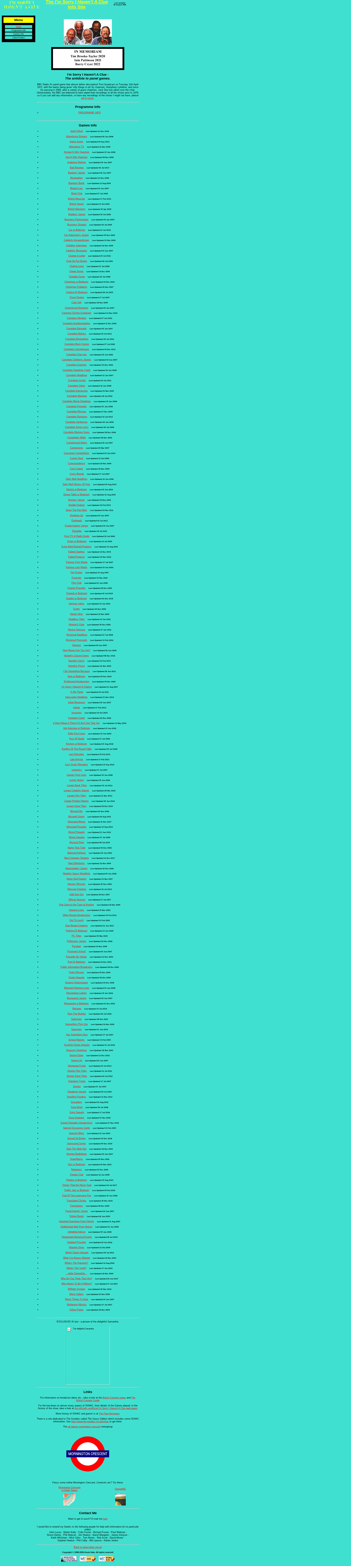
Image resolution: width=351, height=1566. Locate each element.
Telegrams (76, 1169)
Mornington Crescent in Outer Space (69, 1489)
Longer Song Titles (76, 806)
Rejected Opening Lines (76, 988)
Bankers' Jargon (76, 172)
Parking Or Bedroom (76, 930)
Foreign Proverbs (76, 588)
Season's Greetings (76, 1050)
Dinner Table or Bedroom (76, 494)
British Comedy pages (114, 1397)
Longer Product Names (76, 801)
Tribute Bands (76, 1216)
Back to (88, 1547)
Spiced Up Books (76, 1138)
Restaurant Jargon (76, 998)
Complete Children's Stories (76, 359)
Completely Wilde (76, 437)
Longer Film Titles (76, 795)
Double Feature (77, 505)
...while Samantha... (76, 1273)
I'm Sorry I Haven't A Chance (76, 686)
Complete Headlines (76, 375)
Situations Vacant (76, 1091)
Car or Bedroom (77, 230)
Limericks (77, 769)
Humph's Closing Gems (76, 655)
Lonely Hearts (76, 780)
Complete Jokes (76, 385)
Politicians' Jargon (76, 941)
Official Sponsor (76, 899)
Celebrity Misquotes (76, 250)
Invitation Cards (76, 718)
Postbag (76, 946)
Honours (76, 645)
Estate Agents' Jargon (76, 525)
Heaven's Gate (76, 624)
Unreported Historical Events (77, 1237)
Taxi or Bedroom (76, 1164)
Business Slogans (76, 224)
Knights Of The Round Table (77, 749)
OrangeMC (120, 1489)
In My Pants (76, 692)
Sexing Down (76, 1055)
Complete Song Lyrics (76, 427)
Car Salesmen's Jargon (76, 235)
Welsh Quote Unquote (76, 1252)
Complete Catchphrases (76, 349)
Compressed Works (76, 442)
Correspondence (76, 463)
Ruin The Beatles (77, 1013)
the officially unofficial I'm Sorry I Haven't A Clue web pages (106, 1408)
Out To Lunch (76, 920)
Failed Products (76, 556)
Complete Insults (77, 380)
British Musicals (76, 198)
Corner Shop (76, 458)
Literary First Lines (76, 775)
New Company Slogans (76, 858)
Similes (77, 1086)
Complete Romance (76, 416)
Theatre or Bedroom (76, 1180)
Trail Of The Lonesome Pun (76, 1195)
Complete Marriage (77, 396)
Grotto (76, 609)
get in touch (87, 98)
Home (18, 26)
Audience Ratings (76, 162)
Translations (76, 1205)
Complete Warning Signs (76, 432)
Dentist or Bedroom (76, 489)
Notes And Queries (76, 878)
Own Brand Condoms (76, 925)
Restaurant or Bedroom (76, 1003)
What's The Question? (76, 1263)
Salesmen (76, 1019)
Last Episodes (76, 754)
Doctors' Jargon (76, 499)
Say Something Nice (77, 1034)
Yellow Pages (76, 1309)
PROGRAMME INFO (89, 112)
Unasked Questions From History (76, 1221)
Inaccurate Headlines (76, 697)
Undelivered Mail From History (77, 1226)
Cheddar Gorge (77, 276)
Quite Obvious (76, 972)
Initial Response (76, 702)
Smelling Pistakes (76, 1096)
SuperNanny (76, 1159)
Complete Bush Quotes (77, 344)
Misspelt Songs (76, 816)
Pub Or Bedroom (76, 961)
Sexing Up (76, 1060)
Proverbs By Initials (76, 956)
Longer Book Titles (77, 785)
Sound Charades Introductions (77, 1122)
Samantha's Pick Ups (76, 1024)
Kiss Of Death (76, 738)
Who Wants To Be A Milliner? (76, 1283)
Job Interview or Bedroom (76, 728)
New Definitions (76, 863)
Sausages (76, 1029)
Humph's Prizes (76, 666)
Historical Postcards (76, 640)
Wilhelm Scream (76, 1289)
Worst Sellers (76, 1294)
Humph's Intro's (76, 660)
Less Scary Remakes (76, 764)
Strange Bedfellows (76, 1154)
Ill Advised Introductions (76, 681)
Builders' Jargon (76, 214)
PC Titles (77, 935)
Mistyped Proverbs (76, 826)
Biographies (76, 177)
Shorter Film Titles (77, 1071)
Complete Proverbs (76, 406)
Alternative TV (76, 146)
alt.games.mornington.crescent (84, 1426)
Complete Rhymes (76, 411)
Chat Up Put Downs (76, 261)
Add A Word (76, 131)
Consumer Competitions (76, 453)
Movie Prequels (76, 832)
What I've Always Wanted (76, 1257)
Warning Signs (76, 1247)
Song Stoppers (76, 1117)
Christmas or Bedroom (76, 281)
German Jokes (76, 603)
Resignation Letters (76, 993)
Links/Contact (18, 37)
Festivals (76, 577)
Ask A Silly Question (76, 157)
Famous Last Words (76, 567)
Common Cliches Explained (76, 313)
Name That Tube (76, 847)
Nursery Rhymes (76, 884)
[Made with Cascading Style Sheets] (69, 1561)
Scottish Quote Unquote (77, 1045)
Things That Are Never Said (76, 1185)
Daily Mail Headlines (76, 479)
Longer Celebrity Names (76, 790)
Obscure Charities (76, 889)
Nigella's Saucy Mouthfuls (76, 873)
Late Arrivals (76, 759)
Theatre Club (76, 1174)
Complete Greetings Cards (76, 370)
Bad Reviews (77, 167)
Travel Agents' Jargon (76, 1211)
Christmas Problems (76, 287)
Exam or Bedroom (76, 541)
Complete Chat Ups (76, 354)
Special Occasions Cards (76, 1128)
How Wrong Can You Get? (76, 650)
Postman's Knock (76, 951)
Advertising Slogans (76, 136)
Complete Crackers (76, 364)
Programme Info (19, 30)
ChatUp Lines (77, 266)
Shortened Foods (77, 1065)
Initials (76, 707)
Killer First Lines (76, 733)
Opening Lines (76, 910)
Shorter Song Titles (77, 1076)
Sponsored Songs (76, 1143)
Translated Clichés (76, 1200)
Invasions (76, 712)
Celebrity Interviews (76, 245)
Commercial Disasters (76, 307)
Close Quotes (77, 297)
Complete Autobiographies (76, 323)
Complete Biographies (76, 339)
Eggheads (76, 520)
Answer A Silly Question (76, 152)
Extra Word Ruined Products (76, 546)
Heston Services (76, 629)
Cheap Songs (76, 271)
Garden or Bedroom (76, 598)
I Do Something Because (76, 671)
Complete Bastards (76, 328)
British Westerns (76, 209)
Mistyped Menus (76, 821)
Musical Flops (76, 842)
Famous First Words (77, 562)
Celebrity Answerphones (76, 240)
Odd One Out (76, 894)
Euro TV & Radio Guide (76, 536)
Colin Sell (76, 302)
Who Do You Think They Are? (76, 1278)
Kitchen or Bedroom (76, 743)
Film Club (76, 583)
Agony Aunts (76, 141)
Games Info (18, 34)
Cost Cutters (76, 468)
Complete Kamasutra (76, 390)
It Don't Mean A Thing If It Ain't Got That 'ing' (76, 723)
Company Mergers (76, 318)
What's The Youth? (76, 1268)
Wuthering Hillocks (77, 1304)
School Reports (76, 1039)
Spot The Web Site (76, 1148)
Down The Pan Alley (76, 510)
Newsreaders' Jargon (76, 868)
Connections (76, 447)
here (105, 1518)
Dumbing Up (76, 515)
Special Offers (76, 1133)
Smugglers (76, 1102)
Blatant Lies (76, 188)
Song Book (77, 1107)
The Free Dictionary (109, 1413)
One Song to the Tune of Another (76, 904)
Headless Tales (77, 619)
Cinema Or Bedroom (77, 292)
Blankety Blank (76, 183)
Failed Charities (76, 551)
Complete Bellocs (76, 333)
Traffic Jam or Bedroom (76, 1190)
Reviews (76, 1008)
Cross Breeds (77, 473)
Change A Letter (76, 255)
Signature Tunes (77, 1081)
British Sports (76, 204)
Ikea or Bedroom (76, 676)
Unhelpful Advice (76, 1231)
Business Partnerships (76, 219)
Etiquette (77, 531)
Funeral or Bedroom (76, 593)
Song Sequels (76, 1112)
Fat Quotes (76, 572)
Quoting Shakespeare (76, 982)
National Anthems (76, 852)
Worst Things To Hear (76, 1299)
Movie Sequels (77, 837)
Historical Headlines (76, 634)
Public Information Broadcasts (77, 967)
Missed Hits (76, 811)
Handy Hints (76, 614)
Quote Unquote (76, 977)
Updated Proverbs (76, 1242)
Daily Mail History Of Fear (76, 484)
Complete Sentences (76, 422)
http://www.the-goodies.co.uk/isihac (90, 1421)
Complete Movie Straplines (76, 401)
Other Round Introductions (76, 915)
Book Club (76, 193)
